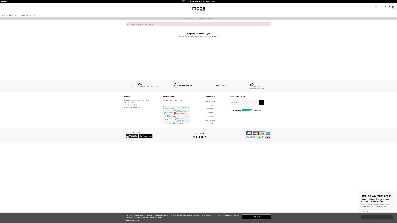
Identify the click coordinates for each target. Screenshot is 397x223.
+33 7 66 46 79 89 (256, 86)
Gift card (209, 124)
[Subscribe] (261, 102)
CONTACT (210, 105)
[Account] (389, 7)
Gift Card (3, 1)
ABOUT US (209, 109)
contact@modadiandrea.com (256, 88)
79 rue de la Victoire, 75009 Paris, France (136, 100)
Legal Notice (210, 116)
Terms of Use (210, 120)
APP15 (212, 19)
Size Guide (210, 112)
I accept (257, 217)
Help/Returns (209, 101)
